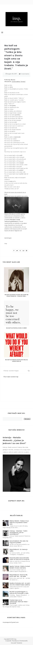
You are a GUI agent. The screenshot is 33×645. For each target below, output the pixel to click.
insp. (5, 243)
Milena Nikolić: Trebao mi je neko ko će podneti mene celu (19, 522)
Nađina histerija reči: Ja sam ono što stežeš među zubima (20, 584)
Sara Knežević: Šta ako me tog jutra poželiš (19, 541)
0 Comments (25, 74)
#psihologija (7, 238)
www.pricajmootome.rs (11, 221)
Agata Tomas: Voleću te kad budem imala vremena (20, 567)
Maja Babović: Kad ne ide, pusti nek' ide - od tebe (19, 575)
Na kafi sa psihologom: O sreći (16, 328)
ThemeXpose (15, 640)
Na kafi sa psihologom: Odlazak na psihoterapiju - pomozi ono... (16, 295)
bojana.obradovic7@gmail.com (13, 230)
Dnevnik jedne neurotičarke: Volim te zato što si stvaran (19, 558)
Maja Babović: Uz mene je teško (18, 550)
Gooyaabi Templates (16, 643)
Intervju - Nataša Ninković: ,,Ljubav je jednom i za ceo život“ (14, 440)
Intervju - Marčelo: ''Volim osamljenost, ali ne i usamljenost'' (18, 532)
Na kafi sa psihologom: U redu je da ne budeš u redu (19, 592)
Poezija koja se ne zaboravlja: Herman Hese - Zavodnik (19, 601)
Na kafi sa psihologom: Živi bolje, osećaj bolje (16, 360)
